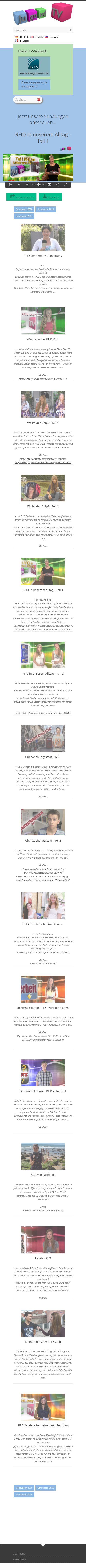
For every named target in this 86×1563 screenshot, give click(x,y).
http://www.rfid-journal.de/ (43, 963)
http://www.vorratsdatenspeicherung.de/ (43, 872)
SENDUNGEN (19, 1559)
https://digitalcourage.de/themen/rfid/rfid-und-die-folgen (43, 876)
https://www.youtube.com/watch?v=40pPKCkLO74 (47, 712)
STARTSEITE (19, 1554)
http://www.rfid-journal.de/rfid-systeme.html (43, 868)
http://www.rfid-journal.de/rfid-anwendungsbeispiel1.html (43, 462)
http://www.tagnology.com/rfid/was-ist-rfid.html (43, 458)
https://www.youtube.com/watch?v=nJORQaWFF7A (43, 378)
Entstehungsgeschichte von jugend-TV (34, 84)
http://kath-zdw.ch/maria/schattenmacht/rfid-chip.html (43, 880)
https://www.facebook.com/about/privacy (43, 1210)
